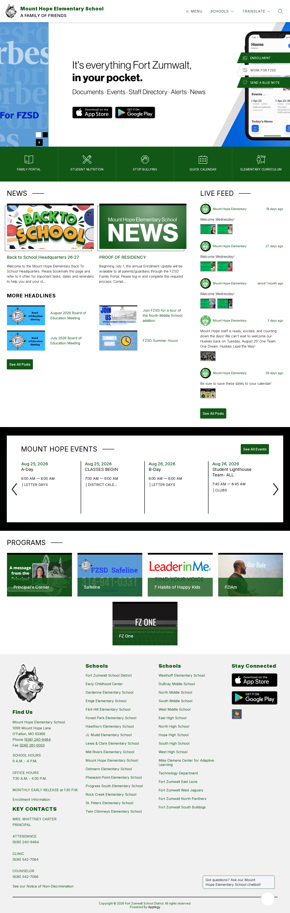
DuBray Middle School (177, 684)
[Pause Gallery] (39, 142)
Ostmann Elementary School (109, 769)
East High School (172, 718)
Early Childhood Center (104, 684)
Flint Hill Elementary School (108, 709)
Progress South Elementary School (114, 786)
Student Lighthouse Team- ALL (232, 472)
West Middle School (174, 709)
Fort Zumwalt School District (109, 675)
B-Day (156, 469)
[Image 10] (99, 134)
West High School (173, 752)
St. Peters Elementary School (109, 803)
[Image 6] (72, 134)
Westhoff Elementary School (182, 675)
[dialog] (39, 575)
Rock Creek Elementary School (111, 794)
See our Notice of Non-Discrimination (43, 886)
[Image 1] (38, 134)
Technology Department (178, 773)
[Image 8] (86, 134)
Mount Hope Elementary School (112, 760)
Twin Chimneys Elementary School (114, 811)
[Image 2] (45, 134)
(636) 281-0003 (32, 745)
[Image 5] (65, 134)
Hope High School (174, 735)
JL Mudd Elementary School (109, 735)
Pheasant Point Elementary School (114, 777)
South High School (174, 743)
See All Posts (19, 364)
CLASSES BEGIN (103, 469)
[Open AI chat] (268, 899)
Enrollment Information (31, 799)
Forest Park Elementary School (111, 718)
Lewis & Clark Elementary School (112, 743)
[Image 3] (52, 134)
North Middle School (175, 692)
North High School (174, 726)
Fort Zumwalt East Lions (178, 782)
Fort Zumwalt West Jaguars (181, 790)
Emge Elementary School (106, 701)
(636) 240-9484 (37, 739)
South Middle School (175, 701)
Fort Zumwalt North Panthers (182, 799)
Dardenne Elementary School (109, 692)
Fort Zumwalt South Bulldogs (182, 807)
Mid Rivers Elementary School (110, 752)
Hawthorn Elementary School (110, 726)
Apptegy (154, 907)
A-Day (28, 469)
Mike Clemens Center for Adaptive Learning (186, 762)
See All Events (254, 449)
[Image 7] (79, 134)
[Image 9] (92, 134)
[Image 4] (58, 134)
